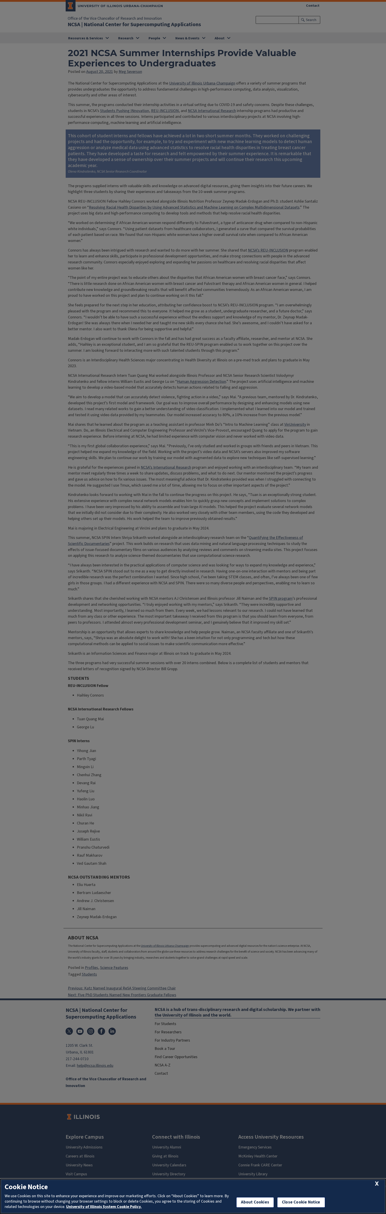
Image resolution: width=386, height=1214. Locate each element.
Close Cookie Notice (301, 1202)
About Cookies (255, 1202)
